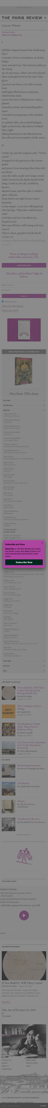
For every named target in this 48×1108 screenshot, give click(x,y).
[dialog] (24, 554)
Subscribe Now (24, 562)
